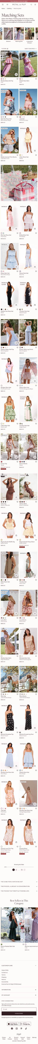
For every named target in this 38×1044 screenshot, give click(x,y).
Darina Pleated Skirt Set (8, 948)
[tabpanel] (19, 932)
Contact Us (5, 972)
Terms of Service (16, 1038)
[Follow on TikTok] (26, 1028)
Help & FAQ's (5, 970)
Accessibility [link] (5, 981)
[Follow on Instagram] (16, 1028)
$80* (26, 1)
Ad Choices (10, 1038)
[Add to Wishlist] (17, 79)
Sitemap (34, 1037)
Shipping (4, 977)
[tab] (19, 902)
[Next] (24, 870)
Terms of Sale (22, 1038)
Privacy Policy (4, 1038)
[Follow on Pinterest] (21, 1028)
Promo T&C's (28, 1038)
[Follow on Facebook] (12, 1028)
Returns (4, 979)
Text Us (3, 975)
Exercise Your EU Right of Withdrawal (11, 984)
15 (21, 869)
